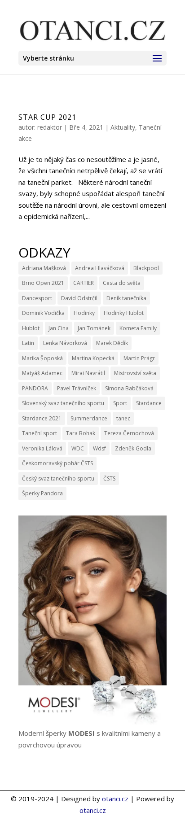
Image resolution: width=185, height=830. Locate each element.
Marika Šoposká (42, 358)
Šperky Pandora (42, 493)
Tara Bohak (80, 433)
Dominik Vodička (43, 313)
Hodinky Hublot (124, 313)
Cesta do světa (122, 283)
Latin (28, 343)
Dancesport (37, 298)
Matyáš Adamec (42, 373)
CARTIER (83, 283)
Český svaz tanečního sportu (58, 478)
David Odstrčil (79, 298)
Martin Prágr (139, 358)
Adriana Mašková (44, 268)
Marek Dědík (112, 343)
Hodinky (84, 313)
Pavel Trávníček (76, 388)
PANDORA (35, 388)
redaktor (49, 127)
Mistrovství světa (135, 373)
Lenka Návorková (65, 343)
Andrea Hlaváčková (99, 268)
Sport (120, 403)
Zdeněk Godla (133, 448)
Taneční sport (39, 433)
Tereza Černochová (129, 433)
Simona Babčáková (129, 388)
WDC (77, 448)
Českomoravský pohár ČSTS (57, 463)
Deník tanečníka (126, 298)
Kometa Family (138, 328)
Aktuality (122, 127)
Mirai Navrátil (88, 373)
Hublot (31, 328)
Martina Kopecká (93, 358)
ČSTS (109, 478)
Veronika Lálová (42, 448)
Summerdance (88, 418)
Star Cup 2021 (47, 117)
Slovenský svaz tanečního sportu (63, 403)
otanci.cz (115, 798)
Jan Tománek (94, 328)
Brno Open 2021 (43, 283)
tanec (123, 418)
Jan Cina (58, 328)
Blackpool (146, 268)
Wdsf (99, 448)
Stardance (149, 403)
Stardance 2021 (42, 418)
